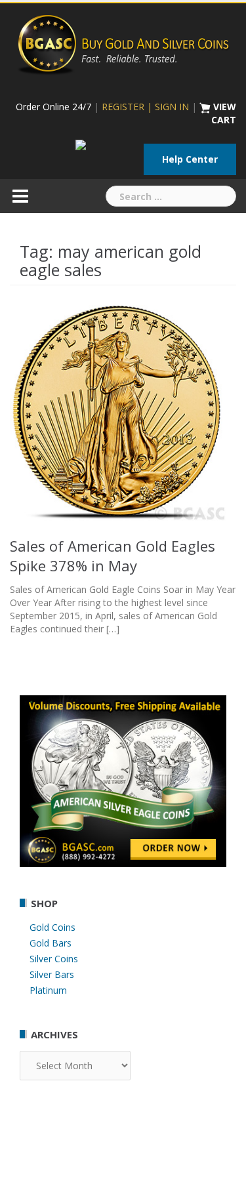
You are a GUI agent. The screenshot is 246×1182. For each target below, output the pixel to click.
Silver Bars (52, 974)
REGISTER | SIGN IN (145, 106)
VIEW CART (223, 113)
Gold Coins (52, 927)
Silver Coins (54, 958)
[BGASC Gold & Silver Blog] (123, 43)
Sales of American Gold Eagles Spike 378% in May (112, 555)
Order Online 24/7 (53, 106)
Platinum (48, 990)
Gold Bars (51, 943)
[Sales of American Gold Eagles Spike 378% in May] (123, 413)
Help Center (190, 159)
